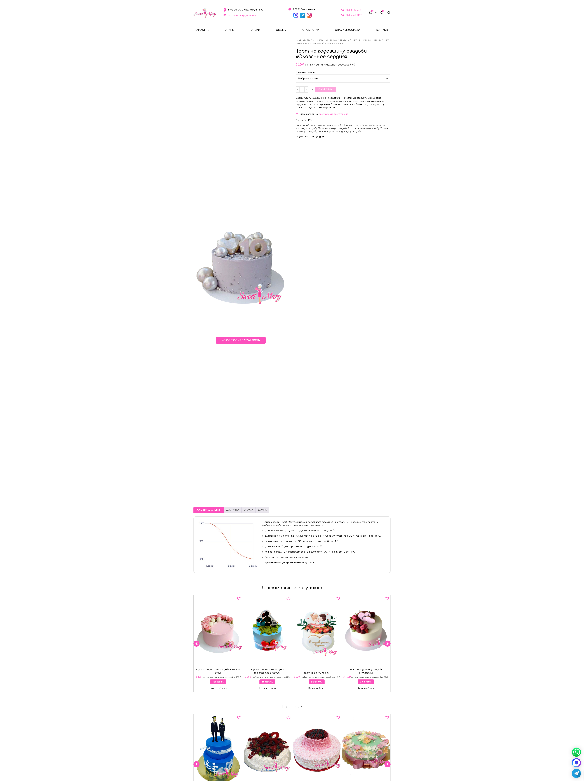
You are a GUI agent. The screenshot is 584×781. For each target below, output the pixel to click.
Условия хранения (208, 510)
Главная (300, 40)
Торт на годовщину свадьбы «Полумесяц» (365, 671)
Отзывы (281, 30)
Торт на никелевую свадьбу (363, 128)
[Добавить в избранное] (239, 599)
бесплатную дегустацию (333, 114)
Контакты (382, 30)
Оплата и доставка (347, 30)
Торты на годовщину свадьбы (332, 40)
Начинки (229, 30)
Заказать (218, 682)
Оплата (248, 510)
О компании (310, 30)
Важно (262, 510)
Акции (255, 30)
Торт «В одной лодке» (316, 673)
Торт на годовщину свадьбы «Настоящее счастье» (267, 671)
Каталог (200, 30)
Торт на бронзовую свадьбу (326, 125)
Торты (310, 40)
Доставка (232, 510)
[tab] (208, 510)
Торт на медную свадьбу (332, 128)
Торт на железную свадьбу (366, 40)
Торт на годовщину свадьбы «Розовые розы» (218, 671)
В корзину (325, 89)
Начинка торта (305, 72)
